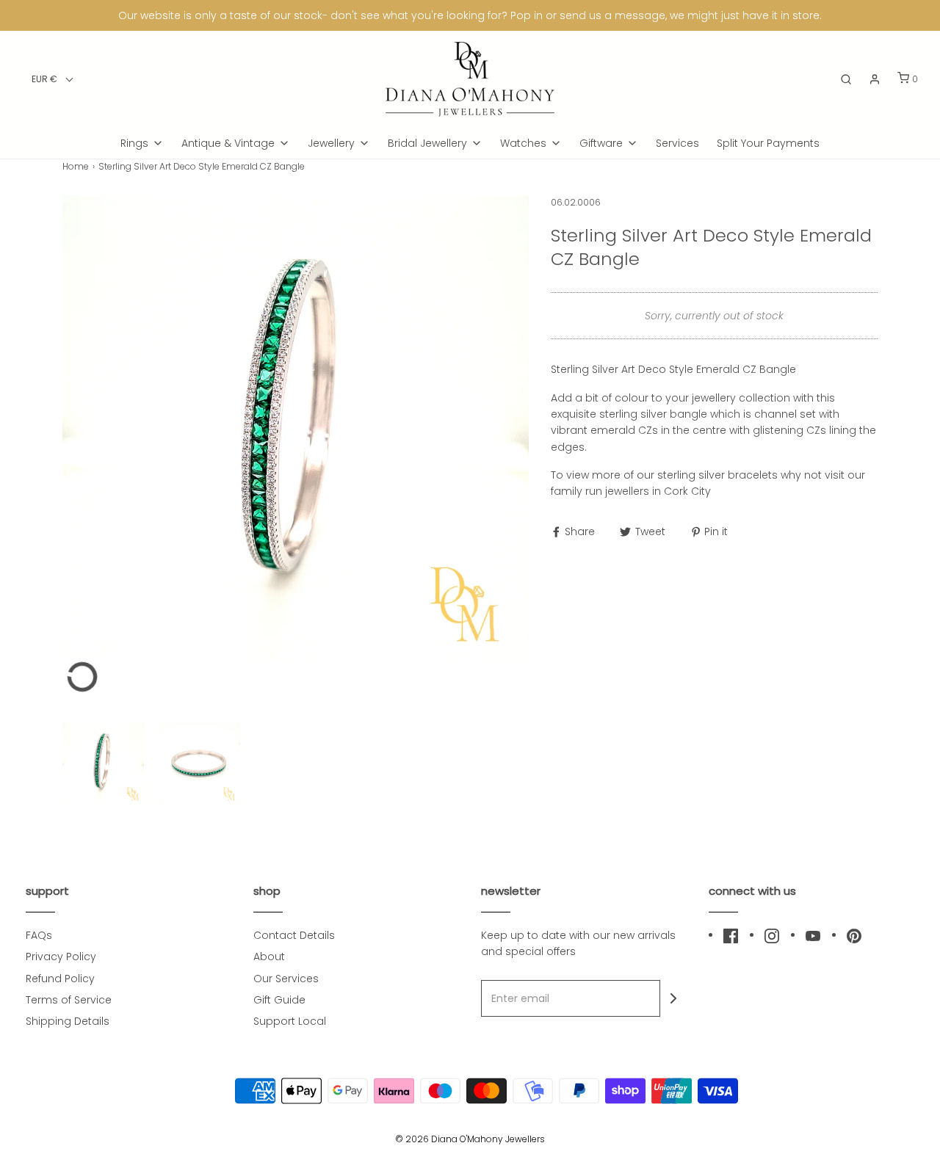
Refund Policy (60, 978)
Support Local (289, 1021)
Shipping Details (67, 1021)
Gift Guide (279, 999)
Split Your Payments (768, 143)
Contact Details (294, 935)
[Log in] (874, 79)
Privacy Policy (61, 956)
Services (677, 143)
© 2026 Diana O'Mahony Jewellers (470, 1139)
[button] (52, 78)
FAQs (39, 935)
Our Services (286, 978)
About (269, 956)
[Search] (846, 79)
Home (75, 166)
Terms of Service (69, 999)
